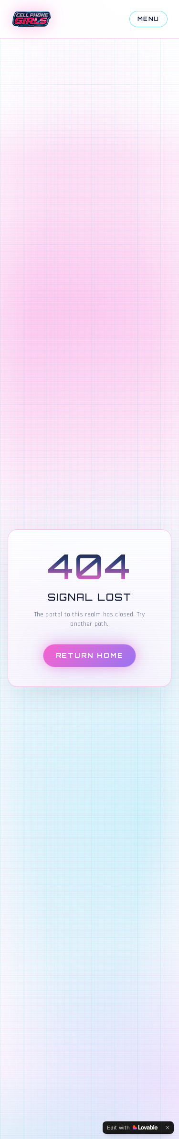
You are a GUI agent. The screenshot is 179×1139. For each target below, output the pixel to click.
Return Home (90, 655)
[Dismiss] (167, 1127)
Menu (148, 19)
